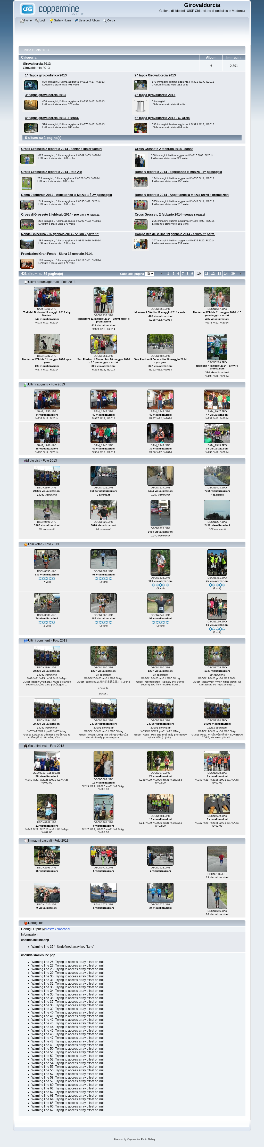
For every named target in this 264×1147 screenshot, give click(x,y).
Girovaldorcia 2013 (37, 64)
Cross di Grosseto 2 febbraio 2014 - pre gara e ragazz (60, 214)
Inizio (27, 50)
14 (226, 273)
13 (219, 273)
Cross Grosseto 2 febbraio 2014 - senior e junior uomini (61, 149)
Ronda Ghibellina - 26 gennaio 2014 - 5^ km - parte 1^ (60, 234)
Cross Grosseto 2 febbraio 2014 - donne (164, 149)
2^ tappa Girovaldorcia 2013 (155, 75)
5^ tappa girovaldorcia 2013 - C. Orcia (162, 118)
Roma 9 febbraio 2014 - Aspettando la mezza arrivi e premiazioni (182, 195)
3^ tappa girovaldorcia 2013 (45, 95)
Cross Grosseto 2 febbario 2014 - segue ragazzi (170, 214)
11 (206, 273)
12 (213, 273)
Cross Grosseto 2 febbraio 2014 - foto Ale (51, 172)
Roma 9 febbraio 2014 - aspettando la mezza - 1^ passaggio (178, 172)
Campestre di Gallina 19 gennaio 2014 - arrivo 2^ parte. (175, 234)
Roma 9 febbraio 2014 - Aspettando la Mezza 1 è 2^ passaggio (66, 195)
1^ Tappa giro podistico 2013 (46, 75)
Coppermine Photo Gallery (141, 1139)
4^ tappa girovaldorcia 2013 (155, 95)
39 (233, 273)
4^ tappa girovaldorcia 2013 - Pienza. (52, 118)
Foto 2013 (42, 50)
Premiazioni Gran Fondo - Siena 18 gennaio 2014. (57, 254)
